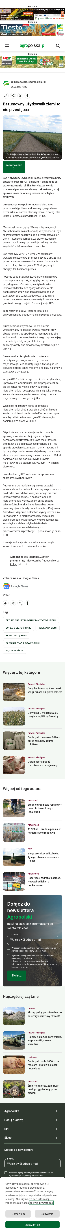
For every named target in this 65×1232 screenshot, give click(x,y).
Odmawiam (18, 1213)
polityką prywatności (41, 1202)
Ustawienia (47, 1213)
